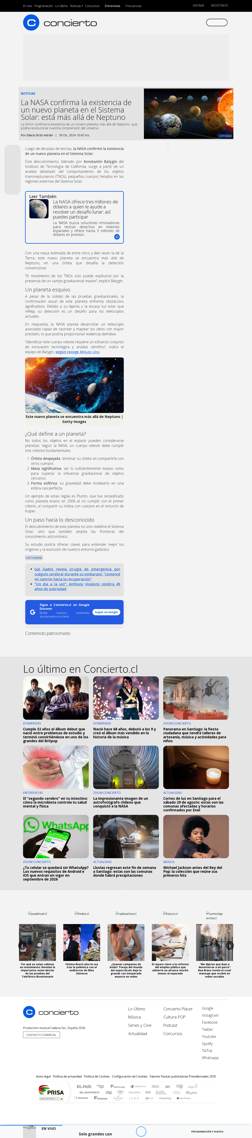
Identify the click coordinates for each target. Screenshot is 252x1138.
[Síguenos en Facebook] (172, 22)
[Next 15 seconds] (151, 1132)
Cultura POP (174, 1017)
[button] (31, 1125)
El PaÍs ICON (133, 1102)
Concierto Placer (178, 1009)
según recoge (77, 351)
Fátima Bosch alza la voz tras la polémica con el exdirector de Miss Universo (81, 968)
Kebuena (193, 1092)
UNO (109, 1092)
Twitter (207, 1029)
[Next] (161, 1132)
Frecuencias (133, 6)
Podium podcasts (81, 1097)
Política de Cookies (97, 1076)
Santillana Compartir (138, 1087)
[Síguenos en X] (178, 22)
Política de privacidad (67, 1076)
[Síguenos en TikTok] (197, 22)
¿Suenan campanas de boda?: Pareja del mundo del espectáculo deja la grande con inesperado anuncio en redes (126, 970)
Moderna (99, 1102)
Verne (168, 1092)
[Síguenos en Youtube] (185, 22)
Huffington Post (88, 1092)
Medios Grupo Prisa (51, 1099)
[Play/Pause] (141, 1132)
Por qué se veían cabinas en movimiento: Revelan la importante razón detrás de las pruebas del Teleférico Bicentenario (37, 970)
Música (134, 1017)
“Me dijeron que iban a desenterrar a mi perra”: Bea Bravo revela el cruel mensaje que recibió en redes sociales (214, 970)
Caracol (192, 1087)
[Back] (121, 1132)
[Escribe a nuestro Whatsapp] (203, 22)
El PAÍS (84, 1087)
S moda (148, 1102)
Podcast (170, 1025)
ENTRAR (198, 6)
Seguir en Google (106, 612)
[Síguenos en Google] (160, 22)
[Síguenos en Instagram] (166, 22)
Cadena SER (155, 1087)
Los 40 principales (101, 1087)
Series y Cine (139, 1025)
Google (207, 1008)
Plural (117, 1102)
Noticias (75, 6)
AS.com (167, 1087)
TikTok (206, 1050)
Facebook (209, 1022)
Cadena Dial (180, 1092)
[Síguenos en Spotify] (191, 22)
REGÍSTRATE (219, 6)
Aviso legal (43, 1076)
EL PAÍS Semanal (158, 1092)
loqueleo (164, 1102)
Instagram (210, 1015)
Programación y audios (207, 1131)
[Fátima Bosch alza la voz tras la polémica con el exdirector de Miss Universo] (81, 942)
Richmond (81, 1102)
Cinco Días (134, 1092)
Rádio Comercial (198, 1102)
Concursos (92, 6)
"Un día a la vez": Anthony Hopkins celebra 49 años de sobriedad (77, 587)
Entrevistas (112, 6)
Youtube (208, 1036)
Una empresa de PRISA (51, 1090)
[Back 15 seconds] (131, 1132)
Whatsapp (210, 1057)
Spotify (207, 1043)
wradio (120, 1092)
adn (179, 1087)
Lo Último (61, 6)
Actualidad (34, 557)
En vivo (27, 6)
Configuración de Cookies (129, 1076)
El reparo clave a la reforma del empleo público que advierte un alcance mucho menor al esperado (170, 968)
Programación (43, 6)
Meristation (181, 1102)
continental (148, 1092)
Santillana (119, 1087)
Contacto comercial (41, 1035)
